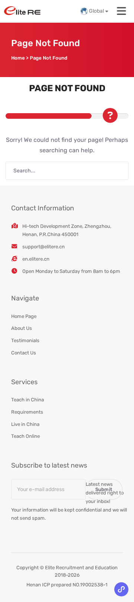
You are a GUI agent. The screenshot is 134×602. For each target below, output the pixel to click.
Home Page (23, 316)
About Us (21, 328)
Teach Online (25, 436)
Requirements (27, 412)
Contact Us (23, 353)
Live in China (25, 424)
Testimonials (25, 340)
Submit (104, 489)
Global (96, 11)
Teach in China (27, 399)
